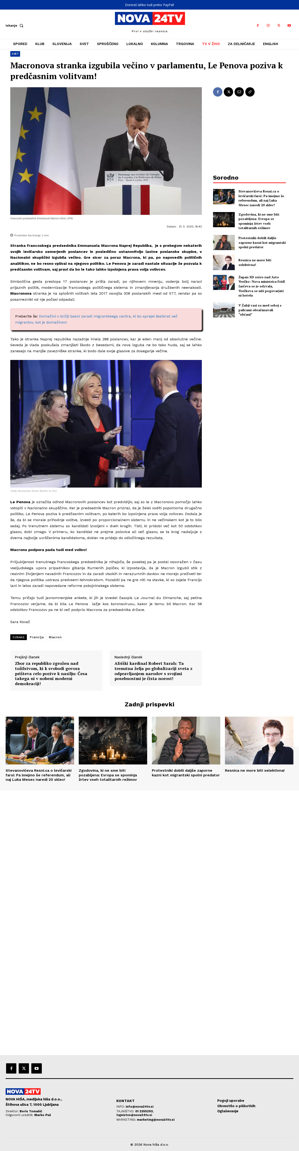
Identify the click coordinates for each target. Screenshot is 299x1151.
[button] (15, 25)
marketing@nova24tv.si (155, 1119)
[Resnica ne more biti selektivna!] (224, 262)
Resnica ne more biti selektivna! (254, 262)
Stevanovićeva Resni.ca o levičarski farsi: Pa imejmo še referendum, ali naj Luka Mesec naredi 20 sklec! (261, 198)
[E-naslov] (239, 92)
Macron (55, 637)
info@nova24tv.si (139, 1106)
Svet (15, 54)
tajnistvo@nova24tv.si (134, 1115)
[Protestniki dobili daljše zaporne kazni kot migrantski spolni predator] (224, 242)
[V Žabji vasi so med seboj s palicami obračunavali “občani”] (224, 309)
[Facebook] (258, 25)
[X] (279, 25)
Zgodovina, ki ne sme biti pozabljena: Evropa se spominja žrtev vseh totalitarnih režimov (258, 221)
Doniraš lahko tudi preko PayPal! (149, 5)
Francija (37, 637)
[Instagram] (268, 25)
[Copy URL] (250, 92)
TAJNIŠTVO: (125, 1111)
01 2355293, (144, 1111)
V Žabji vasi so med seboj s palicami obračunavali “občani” (259, 310)
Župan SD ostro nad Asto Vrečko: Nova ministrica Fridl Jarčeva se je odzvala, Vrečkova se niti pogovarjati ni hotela (261, 286)
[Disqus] (149, 854)
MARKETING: (126, 1119)
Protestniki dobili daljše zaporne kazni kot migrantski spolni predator (262, 242)
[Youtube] (289, 25)
